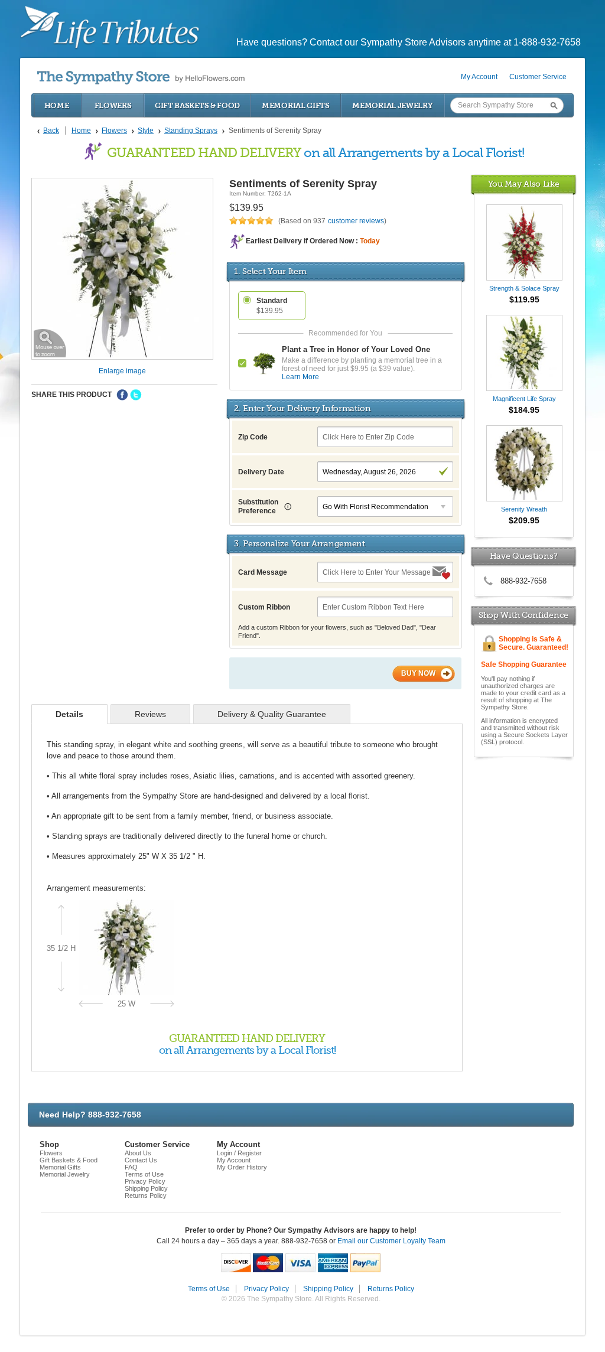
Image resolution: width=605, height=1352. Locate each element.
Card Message (262, 572)
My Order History (242, 1167)
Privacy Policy (145, 1181)
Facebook (122, 395)
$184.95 (524, 410)
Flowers (113, 105)
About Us (138, 1152)
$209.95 (524, 520)
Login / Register (239, 1152)
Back (51, 130)
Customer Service (538, 77)
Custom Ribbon (264, 607)
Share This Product (71, 394)
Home (56, 105)
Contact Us (141, 1160)
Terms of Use (144, 1174)
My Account (479, 77)
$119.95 (524, 299)
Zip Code (253, 437)
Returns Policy (146, 1195)
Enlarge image (122, 371)
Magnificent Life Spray (524, 398)
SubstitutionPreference (258, 506)
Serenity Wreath (524, 509)
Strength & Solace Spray (524, 288)
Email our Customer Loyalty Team (391, 1241)
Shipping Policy (146, 1188)
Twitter (136, 395)
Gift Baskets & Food (197, 105)
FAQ (131, 1167)
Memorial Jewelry (392, 105)
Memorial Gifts (296, 105)
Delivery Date (261, 472)
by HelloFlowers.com (141, 77)
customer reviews (356, 221)
